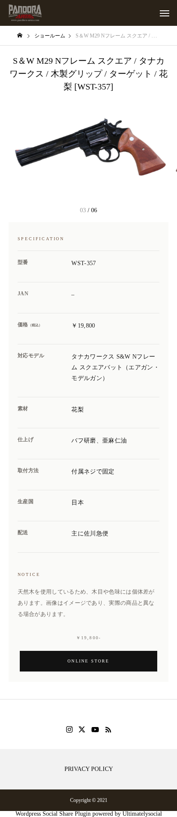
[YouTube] (95, 729)
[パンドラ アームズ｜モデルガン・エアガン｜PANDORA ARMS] (25, 13)
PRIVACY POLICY (88, 769)
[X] (82, 729)
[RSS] (108, 729)
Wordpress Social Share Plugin (53, 814)
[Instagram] (69, 729)
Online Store (88, 661)
